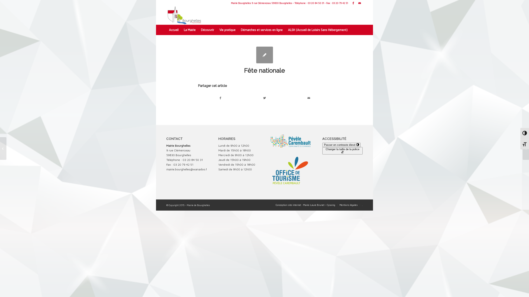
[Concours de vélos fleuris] (3, 148)
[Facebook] (353, 3)
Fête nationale (264, 70)
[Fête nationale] (264, 55)
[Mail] (359, 3)
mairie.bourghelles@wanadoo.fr (187, 169)
